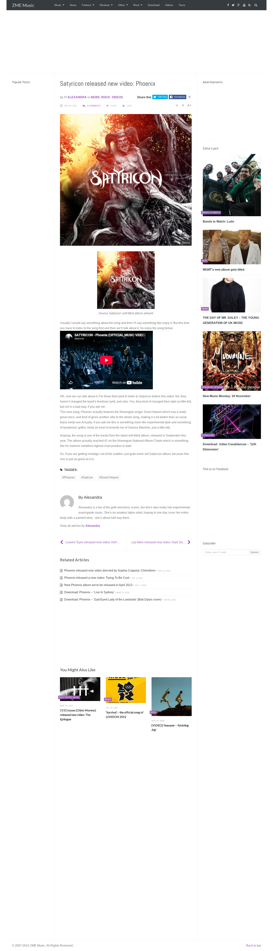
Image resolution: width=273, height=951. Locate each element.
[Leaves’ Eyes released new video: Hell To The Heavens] (62, 542)
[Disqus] (126, 789)
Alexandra (77, 97)
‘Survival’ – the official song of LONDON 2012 (124, 714)
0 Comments (93, 106)
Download (154, 5)
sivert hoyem (110, 477)
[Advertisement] (136, 42)
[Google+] (239, 5)
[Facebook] (228, 5)
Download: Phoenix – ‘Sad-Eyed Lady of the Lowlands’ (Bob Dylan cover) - (120, 599)
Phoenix (69, 477)
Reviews (105, 5)
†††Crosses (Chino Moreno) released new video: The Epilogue (78, 714)
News (73, 5)
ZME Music (23, 5)
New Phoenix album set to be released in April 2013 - (105, 585)
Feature (86, 5)
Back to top (253, 945)
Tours (182, 5)
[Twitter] (233, 5)
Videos (169, 5)
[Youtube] (244, 5)
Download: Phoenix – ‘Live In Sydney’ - (96, 592)
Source (103, 313)
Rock (136, 5)
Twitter (162, 97)
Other (121, 5)
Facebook (179, 97)
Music (57, 5)
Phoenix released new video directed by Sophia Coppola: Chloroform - (117, 570)
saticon (88, 477)
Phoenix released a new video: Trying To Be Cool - (103, 577)
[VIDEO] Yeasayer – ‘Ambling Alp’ (170, 727)
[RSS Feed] (250, 5)
